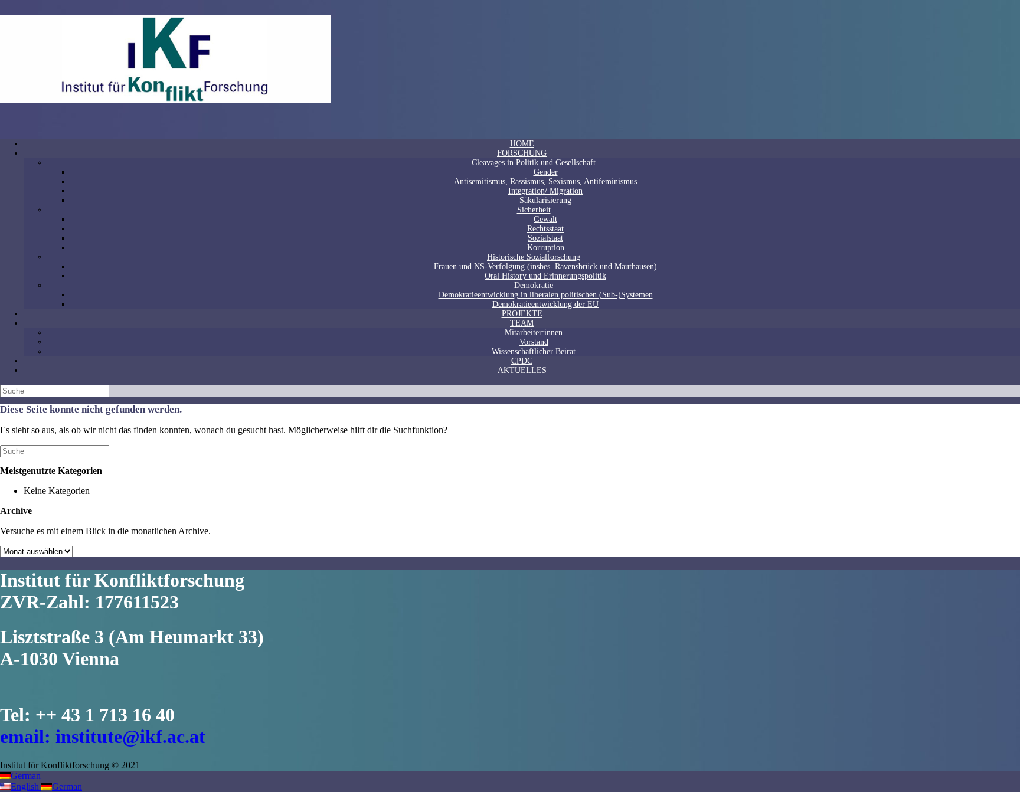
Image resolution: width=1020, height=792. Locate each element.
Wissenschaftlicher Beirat (534, 351)
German (26, 776)
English (26, 786)
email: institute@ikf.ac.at (102, 736)
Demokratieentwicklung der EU (545, 304)
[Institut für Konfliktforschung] (165, 100)
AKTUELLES (522, 370)
